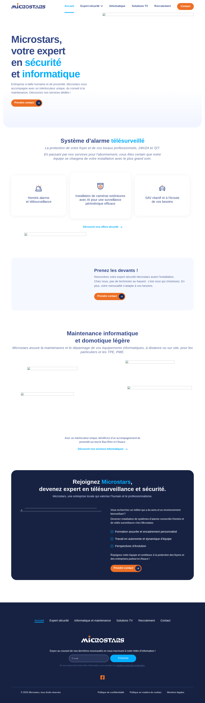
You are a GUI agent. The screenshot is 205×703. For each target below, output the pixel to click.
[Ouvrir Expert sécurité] (101, 6)
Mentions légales (175, 692)
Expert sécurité (59, 620)
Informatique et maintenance (92, 620)
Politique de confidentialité (111, 692)
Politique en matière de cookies (145, 692)
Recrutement (146, 620)
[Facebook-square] (102, 677)
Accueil (39, 620)
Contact (165, 620)
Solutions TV (124, 620)
